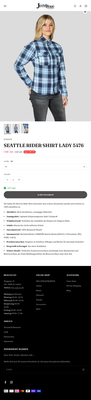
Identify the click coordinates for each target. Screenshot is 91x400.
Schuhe (39, 300)
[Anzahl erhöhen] (19, 180)
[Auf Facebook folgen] (5, 382)
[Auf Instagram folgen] (11, 382)
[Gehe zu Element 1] (7, 129)
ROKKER (8, 139)
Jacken (39, 286)
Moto (38, 309)
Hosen (38, 290)
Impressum (8, 341)
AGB (6, 332)
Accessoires (41, 304)
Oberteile (40, 295)
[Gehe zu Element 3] (24, 129)
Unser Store (71, 281)
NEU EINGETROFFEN (45, 281)
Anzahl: (7, 174)
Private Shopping (73, 286)
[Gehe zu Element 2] (16, 129)
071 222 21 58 (17, 288)
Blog (68, 290)
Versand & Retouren (12, 327)
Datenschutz (9, 337)
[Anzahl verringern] (7, 180)
